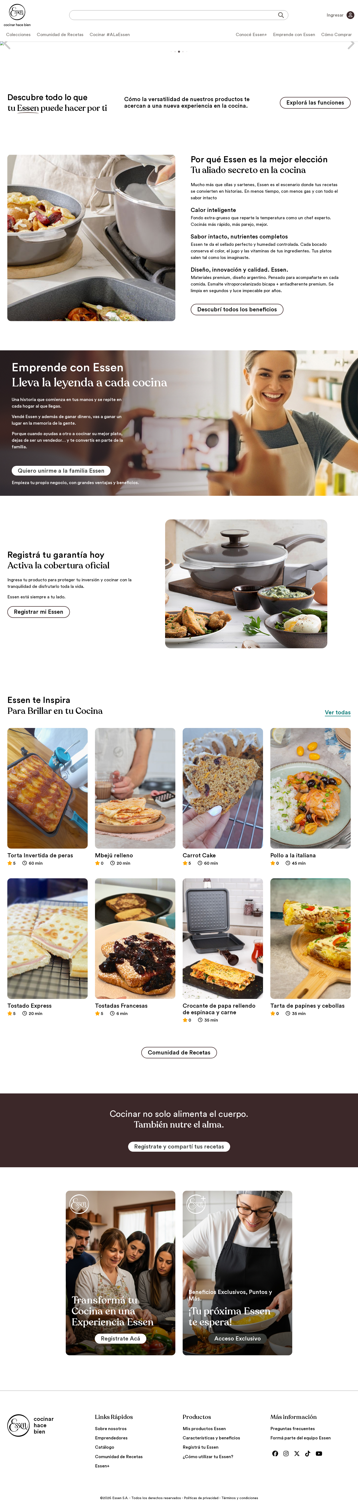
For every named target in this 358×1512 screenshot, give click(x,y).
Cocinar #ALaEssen (110, 34)
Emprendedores (111, 1438)
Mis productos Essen (204, 1428)
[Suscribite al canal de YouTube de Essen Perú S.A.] (320, 1454)
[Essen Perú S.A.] (17, 15)
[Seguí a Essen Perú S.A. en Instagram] (287, 1454)
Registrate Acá (120, 1339)
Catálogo (104, 1447)
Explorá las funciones (315, 103)
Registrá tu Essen (200, 1447)
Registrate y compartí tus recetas (179, 1147)
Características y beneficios (211, 1438)
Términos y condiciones (239, 1498)
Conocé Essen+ (251, 34)
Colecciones (18, 34)
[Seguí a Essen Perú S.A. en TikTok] (309, 1454)
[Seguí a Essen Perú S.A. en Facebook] (276, 1454)
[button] (8, 43)
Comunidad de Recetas (60, 34)
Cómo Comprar (336, 34)
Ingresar (336, 15)
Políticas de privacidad (201, 1498)
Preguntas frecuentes (292, 1428)
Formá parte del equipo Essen (300, 1438)
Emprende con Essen (294, 34)
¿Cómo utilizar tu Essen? (208, 1457)
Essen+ (102, 1466)
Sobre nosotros (111, 1428)
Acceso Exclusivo (237, 1339)
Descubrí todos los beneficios (237, 310)
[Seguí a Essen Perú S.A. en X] (298, 1454)
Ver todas (338, 713)
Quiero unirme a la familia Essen (61, 471)
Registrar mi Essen (38, 612)
